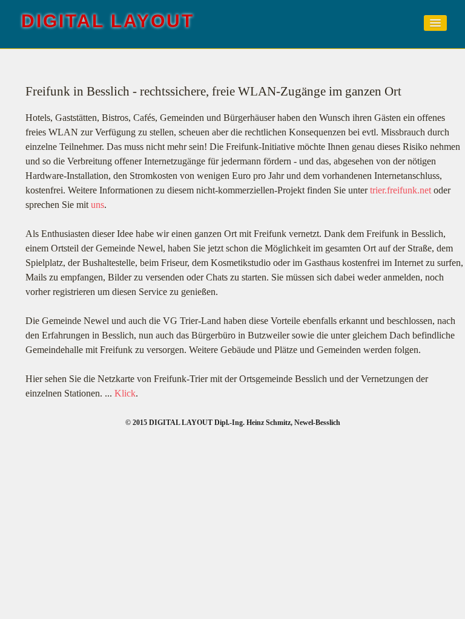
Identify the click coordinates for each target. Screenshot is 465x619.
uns (97, 204)
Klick (125, 393)
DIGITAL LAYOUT (107, 21)
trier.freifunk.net (400, 190)
